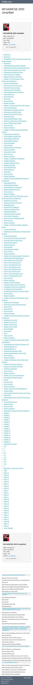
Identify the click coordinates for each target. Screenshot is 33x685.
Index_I (6, 490)
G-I (5, 455)
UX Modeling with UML (8, 604)
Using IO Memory (9, 169)
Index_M (6, 499)
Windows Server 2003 (10, 327)
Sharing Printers (8, 404)
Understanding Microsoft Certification (15, 65)
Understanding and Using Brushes (12, 667)
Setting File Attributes (10, 211)
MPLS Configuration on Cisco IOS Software (15, 646)
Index (5, 470)
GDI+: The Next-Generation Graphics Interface (16, 665)
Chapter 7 (7, 424)
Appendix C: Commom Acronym (13, 468)
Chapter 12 (7, 435)
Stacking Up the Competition (12, 90)
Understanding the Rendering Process (13, 672)
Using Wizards (8, 247)
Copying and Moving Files (11, 209)
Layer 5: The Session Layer (12, 271)
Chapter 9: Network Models (12, 282)
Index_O (6, 504)
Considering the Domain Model (13, 289)
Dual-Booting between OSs (12, 189)
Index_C (6, 477)
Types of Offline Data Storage (12, 123)
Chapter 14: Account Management (14, 375)
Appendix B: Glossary (10, 444)
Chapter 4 (7, 417)
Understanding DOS (10, 183)
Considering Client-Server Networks (14, 287)
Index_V (6, 519)
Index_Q (6, 508)
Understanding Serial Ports (12, 134)
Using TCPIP (8, 307)
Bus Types (7, 99)
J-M (5, 457)
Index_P (6, 506)
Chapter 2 (7, 413)
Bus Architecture (9, 96)
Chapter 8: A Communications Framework (16, 256)
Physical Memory (9, 94)
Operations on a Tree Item (10, 591)
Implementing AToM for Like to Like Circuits (15, 656)
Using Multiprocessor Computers (14, 92)
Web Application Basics (9, 597)
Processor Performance (11, 83)
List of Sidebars (8, 528)
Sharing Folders (8, 391)
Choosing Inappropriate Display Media (13, 614)
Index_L (6, 497)
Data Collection (6, 635)
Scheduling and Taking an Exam (13, 72)
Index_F (6, 484)
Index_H (6, 488)
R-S (5, 461)
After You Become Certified (12, 74)
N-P (5, 459)
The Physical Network (10, 369)
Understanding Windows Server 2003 (15, 353)
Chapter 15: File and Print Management (15, 388)
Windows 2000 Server (10, 324)
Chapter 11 (7, 433)
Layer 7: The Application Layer (13, 276)
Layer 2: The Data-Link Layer (12, 265)
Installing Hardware (9, 161)
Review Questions (9, 103)
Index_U (6, 517)
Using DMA (7, 172)
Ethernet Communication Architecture (15, 304)
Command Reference (8, 653)
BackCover (7, 54)
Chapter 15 (7, 442)
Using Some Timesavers (11, 216)
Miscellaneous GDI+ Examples (11, 674)
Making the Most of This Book (13, 77)
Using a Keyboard (9, 143)
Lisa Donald (12, 44)
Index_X (6, 523)
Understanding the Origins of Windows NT (16, 344)
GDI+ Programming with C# (10, 662)
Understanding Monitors (11, 141)
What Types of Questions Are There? (15, 70)
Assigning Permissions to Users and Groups (17, 393)
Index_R (6, 510)
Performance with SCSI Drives (13, 114)
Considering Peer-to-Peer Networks (14, 284)
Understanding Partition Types (13, 119)
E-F (5, 453)
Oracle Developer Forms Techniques (13, 574)
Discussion (5, 599)
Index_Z (6, 526)
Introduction (7, 63)
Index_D (6, 479)
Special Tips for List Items (10, 578)
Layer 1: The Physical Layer (12, 262)
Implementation (6, 606)
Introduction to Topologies (11, 302)
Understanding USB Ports (11, 138)
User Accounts (8, 382)
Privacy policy (27, 677)
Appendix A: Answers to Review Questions (16, 411)
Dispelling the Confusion (9, 612)
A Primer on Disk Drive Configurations (15, 121)
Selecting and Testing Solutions (11, 644)
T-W (5, 464)
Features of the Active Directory (13, 364)
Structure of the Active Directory (13, 366)
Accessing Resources (10, 402)
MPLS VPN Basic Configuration (11, 649)
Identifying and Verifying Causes (12, 637)
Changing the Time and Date (12, 214)
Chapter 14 (7, 439)
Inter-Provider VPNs (8, 651)
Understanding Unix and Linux (13, 187)
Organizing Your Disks (10, 200)
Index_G (6, 486)
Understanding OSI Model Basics (14, 258)
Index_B (6, 475)
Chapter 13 (7, 437)
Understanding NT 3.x (10, 346)
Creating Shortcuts (9, 245)
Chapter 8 (7, 426)
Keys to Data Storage (10, 107)
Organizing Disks (9, 116)
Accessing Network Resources (13, 240)
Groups (6, 380)
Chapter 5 (7, 419)
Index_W (6, 521)
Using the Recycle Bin (10, 242)
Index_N (6, 501)
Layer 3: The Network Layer (12, 267)
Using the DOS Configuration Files (14, 218)
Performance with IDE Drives (12, 112)
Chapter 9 (7, 428)
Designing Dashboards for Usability (12, 617)
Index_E (6, 481)
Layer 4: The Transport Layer (12, 269)
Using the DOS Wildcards (11, 207)
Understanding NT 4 (10, 349)
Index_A (6, 473)
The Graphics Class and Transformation (14, 669)
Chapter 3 (7, 415)
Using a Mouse (8, 145)
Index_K (6, 495)
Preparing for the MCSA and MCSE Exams (17, 68)
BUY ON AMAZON (11, 47)
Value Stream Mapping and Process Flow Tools (16, 633)
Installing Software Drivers (11, 163)
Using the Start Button (10, 236)
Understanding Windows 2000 (13, 351)
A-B (5, 446)
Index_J (6, 492)
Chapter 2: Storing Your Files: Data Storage (17, 105)
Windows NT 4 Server (10, 322)
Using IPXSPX (8, 309)
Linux (5, 333)
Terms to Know (8, 101)
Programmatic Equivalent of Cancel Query (14, 584)
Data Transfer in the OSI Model (13, 260)
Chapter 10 (7, 431)
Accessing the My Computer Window (15, 238)
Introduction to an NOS (10, 320)
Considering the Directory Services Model (16, 291)
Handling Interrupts (9, 165)
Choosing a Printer (9, 150)
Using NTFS (7, 395)
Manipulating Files (9, 205)
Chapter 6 (7, 422)
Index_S (6, 512)
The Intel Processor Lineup (12, 88)
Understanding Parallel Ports (12, 136)
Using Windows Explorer (11, 249)
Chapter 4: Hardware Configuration (14, 158)
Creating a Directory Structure (13, 203)
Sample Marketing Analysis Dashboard (13, 623)
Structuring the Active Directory (13, 377)
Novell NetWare (8, 329)
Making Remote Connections (12, 147)
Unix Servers (8, 331)
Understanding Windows (11, 185)
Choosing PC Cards (10, 152)
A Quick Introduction (10, 229)
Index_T (6, 515)
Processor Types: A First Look (13, 85)
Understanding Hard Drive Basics (14, 110)
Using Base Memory (10, 167)
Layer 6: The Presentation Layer (13, 273)
